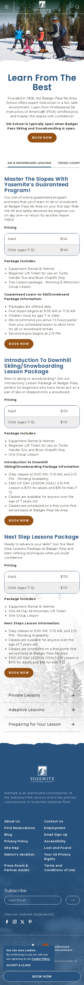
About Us (12, 821)
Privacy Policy (16, 841)
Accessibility (55, 841)
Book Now (42, 139)
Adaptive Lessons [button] (26, 709)
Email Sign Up (56, 835)
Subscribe (15, 890)
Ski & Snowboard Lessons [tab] (29, 163)
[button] (75, 6)
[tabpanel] (42, 427)
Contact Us (53, 821)
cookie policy (41, 958)
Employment (54, 828)
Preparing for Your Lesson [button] (35, 724)
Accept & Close (18, 965)
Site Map (11, 848)
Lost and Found (57, 848)
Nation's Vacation (19, 854)
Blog (8, 835)
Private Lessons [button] (24, 695)
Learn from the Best (42, 82)
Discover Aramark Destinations (29, 914)
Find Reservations (19, 828)
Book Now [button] (19, 344)
